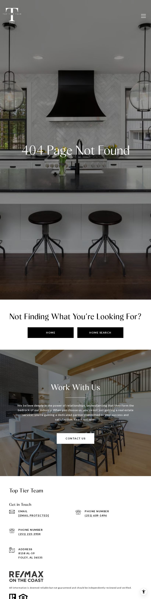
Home (50, 332)
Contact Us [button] (75, 438)
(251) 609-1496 (96, 515)
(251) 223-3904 (29, 534)
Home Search (100, 332)
